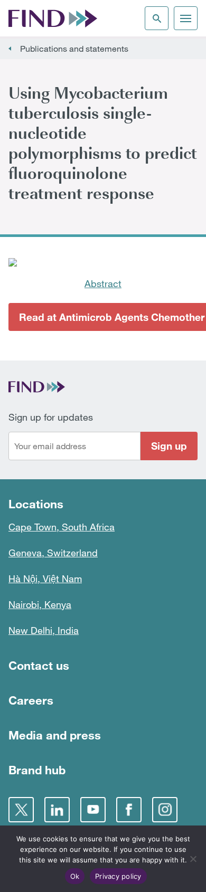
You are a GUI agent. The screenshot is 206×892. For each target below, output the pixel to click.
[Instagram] (164, 809)
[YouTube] (93, 809)
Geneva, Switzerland (53, 552)
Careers (30, 700)
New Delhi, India (43, 630)
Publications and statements (74, 48)
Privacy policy (118, 876)
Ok (75, 876)
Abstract (103, 283)
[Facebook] (129, 809)
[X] (21, 809)
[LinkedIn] (57, 809)
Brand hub (36, 770)
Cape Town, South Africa (61, 527)
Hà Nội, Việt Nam (45, 578)
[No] (193, 858)
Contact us (38, 665)
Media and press (54, 735)
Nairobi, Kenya (39, 604)
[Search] (156, 18)
